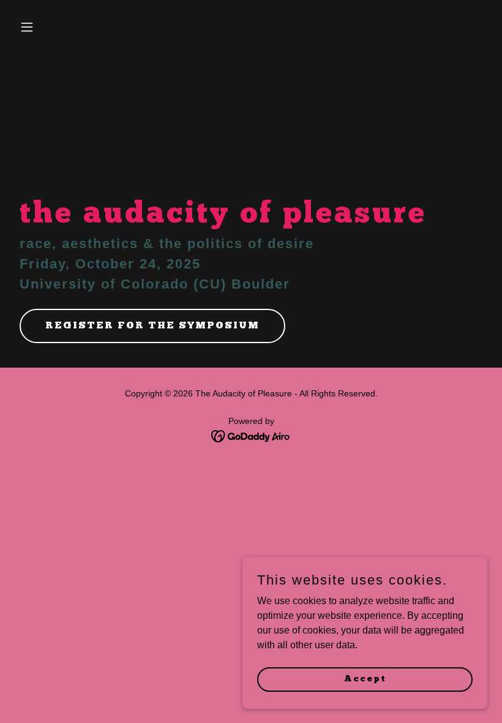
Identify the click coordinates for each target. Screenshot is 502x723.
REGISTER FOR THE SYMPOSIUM (152, 326)
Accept (365, 678)
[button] (50, 27)
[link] (251, 435)
